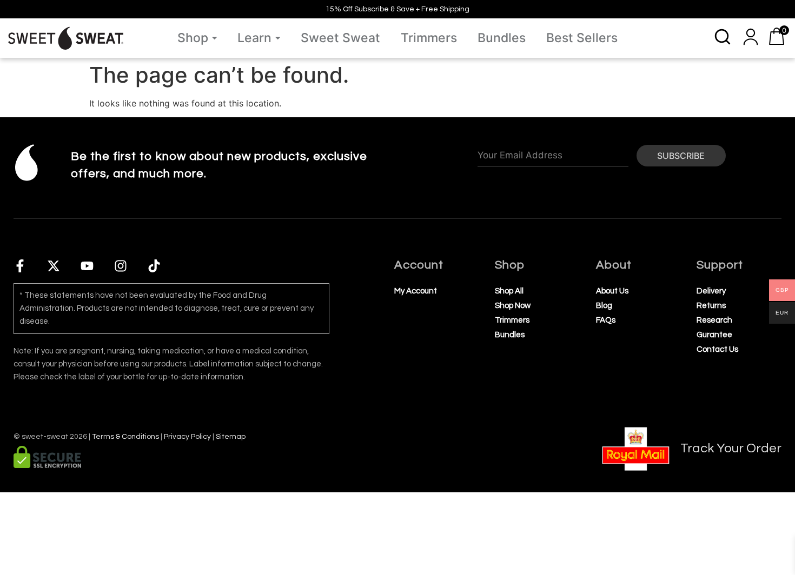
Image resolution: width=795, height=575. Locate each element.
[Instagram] (120, 265)
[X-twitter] (53, 265)
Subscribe (681, 155)
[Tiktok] (154, 265)
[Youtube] (87, 265)
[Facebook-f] (20, 265)
